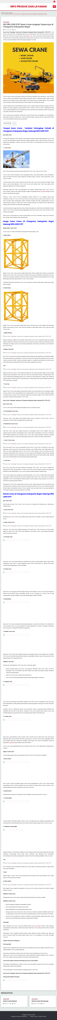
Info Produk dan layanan (28, 6)
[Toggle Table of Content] (13, 123)
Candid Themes (42, 1016)
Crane (31, 36)
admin (14, 29)
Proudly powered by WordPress (19, 1016)
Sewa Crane (6, 21)
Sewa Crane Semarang (40, 1001)
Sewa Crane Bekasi (10, 1001)
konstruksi (43, 191)
